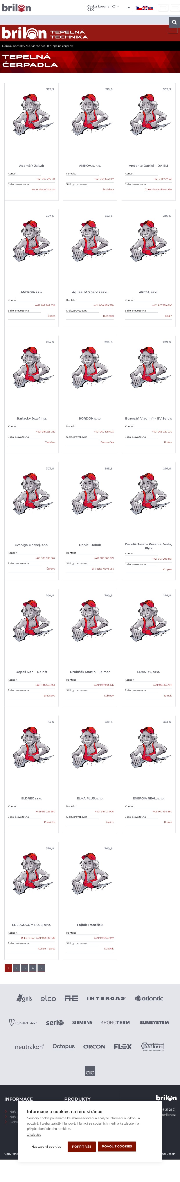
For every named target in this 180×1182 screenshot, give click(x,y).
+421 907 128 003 (104, 431)
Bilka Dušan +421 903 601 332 (38, 938)
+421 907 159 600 (162, 305)
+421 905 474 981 (162, 685)
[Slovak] (151, 7)
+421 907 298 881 (162, 558)
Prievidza (49, 822)
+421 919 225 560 (45, 811)
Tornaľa (168, 695)
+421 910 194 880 (162, 811)
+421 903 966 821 (104, 558)
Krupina (167, 569)
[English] (145, 7)
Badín (168, 315)
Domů (6, 46)
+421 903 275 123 (45, 178)
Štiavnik (109, 948)
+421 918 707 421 (162, 178)
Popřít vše (81, 1146)
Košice (168, 442)
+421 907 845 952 (104, 938)
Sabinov (109, 695)
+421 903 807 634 (45, 305)
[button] (174, 22)
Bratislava (108, 189)
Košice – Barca (46, 948)
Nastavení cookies (46, 1146)
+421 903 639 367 (45, 558)
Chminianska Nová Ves (158, 189)
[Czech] (139, 7)
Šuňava (51, 568)
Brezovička (107, 442)
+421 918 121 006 (104, 811)
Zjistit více (34, 1134)
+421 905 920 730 (162, 431)
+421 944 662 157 (104, 178)
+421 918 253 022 (45, 431)
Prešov (110, 822)
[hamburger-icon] (163, 8)
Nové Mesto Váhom (43, 189)
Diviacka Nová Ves (103, 568)
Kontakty (19, 46)
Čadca (51, 315)
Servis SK (43, 46)
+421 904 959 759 (104, 305)
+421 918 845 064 (45, 685)
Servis (31, 46)
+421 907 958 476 (104, 685)
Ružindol (108, 315)
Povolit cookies (117, 1146)
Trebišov (50, 442)
